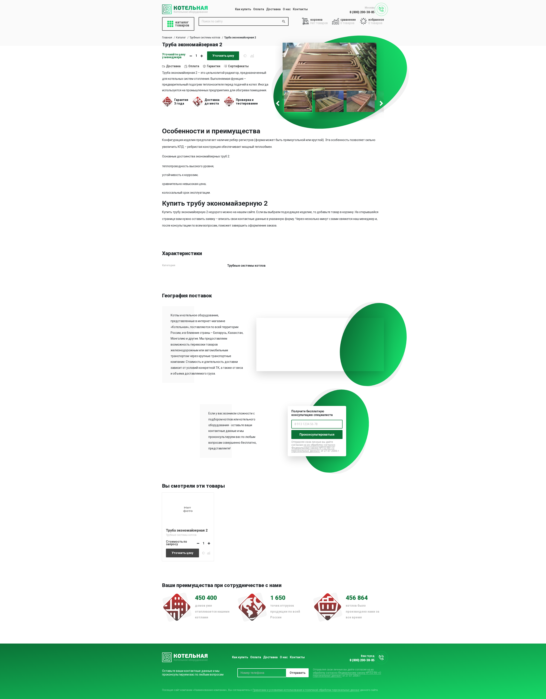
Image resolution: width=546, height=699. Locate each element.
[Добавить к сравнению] (252, 55)
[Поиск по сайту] (283, 21)
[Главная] (185, 9)
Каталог (181, 37)
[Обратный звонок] (381, 9)
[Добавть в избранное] (245, 55)
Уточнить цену (223, 55)
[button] (201, 56)
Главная (167, 37)
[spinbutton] (196, 56)
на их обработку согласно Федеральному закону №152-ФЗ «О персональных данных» (313, 448)
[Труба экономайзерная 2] (188, 509)
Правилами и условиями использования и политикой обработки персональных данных (306, 690)
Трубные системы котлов (205, 37)
